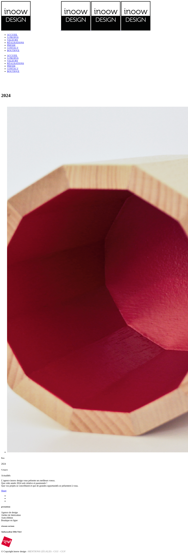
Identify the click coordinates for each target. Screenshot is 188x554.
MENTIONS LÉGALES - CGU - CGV (47, 551)
